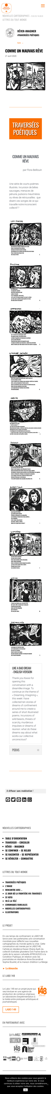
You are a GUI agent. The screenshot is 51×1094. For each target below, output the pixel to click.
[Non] (47, 1084)
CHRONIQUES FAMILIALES (16, 904)
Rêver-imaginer (26, 31)
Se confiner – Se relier (18, 850)
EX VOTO (8, 897)
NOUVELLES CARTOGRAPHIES (17, 908)
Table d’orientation (16, 838)
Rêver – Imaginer (14, 846)
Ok (25, 1090)
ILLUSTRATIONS (12, 912)
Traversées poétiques (28, 35)
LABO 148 (10, 1009)
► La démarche (10, 968)
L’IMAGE (8, 886)
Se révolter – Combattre (19, 858)
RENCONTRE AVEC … (13, 889)
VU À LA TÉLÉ (10, 901)
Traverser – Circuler (17, 842)
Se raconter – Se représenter (22, 854)
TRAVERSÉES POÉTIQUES (15, 882)
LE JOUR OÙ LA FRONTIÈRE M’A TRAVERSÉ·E (23, 893)
